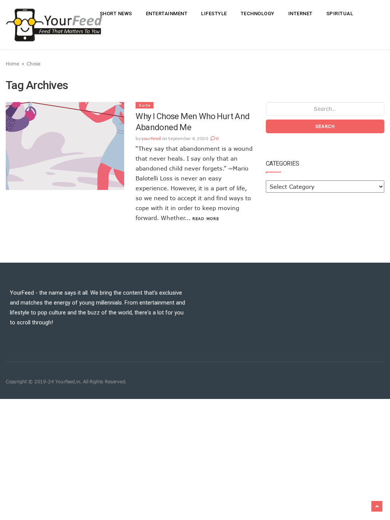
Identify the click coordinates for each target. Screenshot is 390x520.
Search (325, 126)
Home (12, 63)
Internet (300, 13)
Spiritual (339, 13)
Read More (205, 218)
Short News (116, 13)
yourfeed (151, 138)
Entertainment (167, 13)
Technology (258, 13)
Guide (144, 105)
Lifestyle (214, 13)
